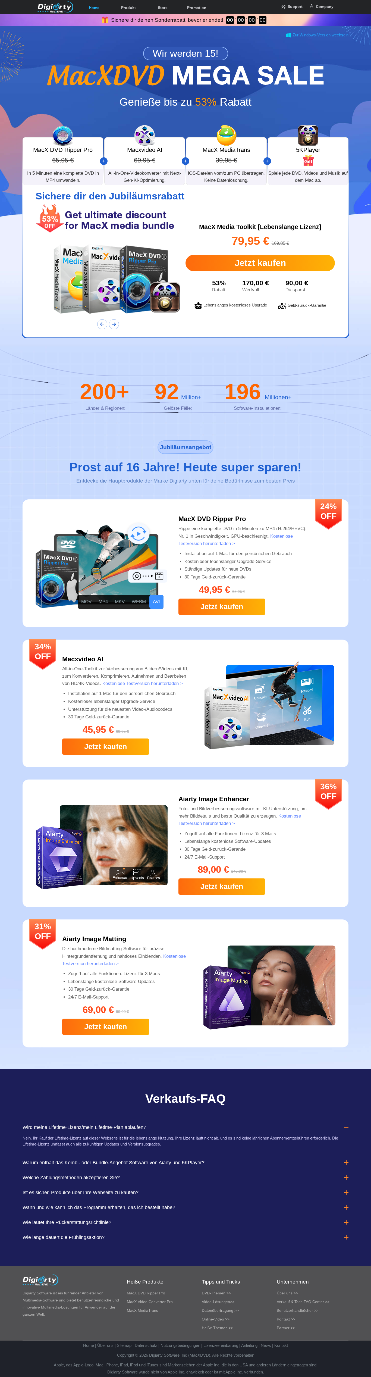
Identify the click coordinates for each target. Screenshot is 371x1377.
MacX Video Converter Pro (150, 1302)
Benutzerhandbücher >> (297, 1310)
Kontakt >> (286, 1319)
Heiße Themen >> (217, 1328)
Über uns (105, 1345)
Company (325, 6)
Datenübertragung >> (220, 1310)
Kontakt (281, 1345)
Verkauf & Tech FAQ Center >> (303, 1302)
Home (94, 7)
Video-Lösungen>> (218, 1302)
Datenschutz (146, 1345)
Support (295, 6)
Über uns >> (287, 1293)
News (266, 1345)
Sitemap (124, 1345)
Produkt (128, 7)
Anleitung (249, 1345)
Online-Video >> (215, 1319)
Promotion (196, 7)
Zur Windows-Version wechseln (320, 35)
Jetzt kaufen (260, 263)
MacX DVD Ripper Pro (146, 1293)
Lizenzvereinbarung (220, 1345)
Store (163, 7)
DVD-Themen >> (216, 1293)
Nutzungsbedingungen (180, 1345)
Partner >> (286, 1328)
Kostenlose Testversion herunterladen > (142, 683)
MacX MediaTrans (142, 1310)
